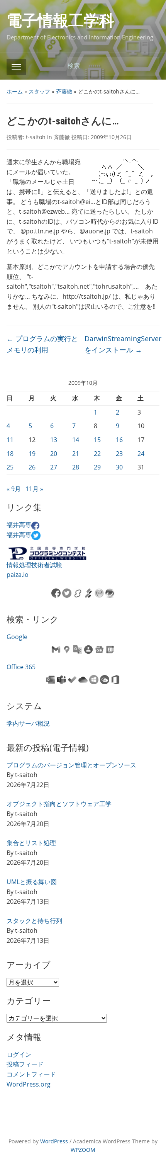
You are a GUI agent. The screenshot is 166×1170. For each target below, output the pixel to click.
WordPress (54, 1141)
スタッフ (39, 91)
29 (97, 467)
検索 (150, 66)
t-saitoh (36, 137)
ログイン (19, 1054)
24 (140, 453)
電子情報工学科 (61, 21)
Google (17, 637)
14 (75, 439)
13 (53, 439)
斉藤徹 (64, 91)
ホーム (15, 91)
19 (32, 453)
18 (10, 453)
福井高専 (19, 524)
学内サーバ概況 (28, 723)
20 (53, 453)
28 (75, 467)
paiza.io (18, 574)
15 (97, 439)
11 (10, 439)
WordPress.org (29, 1084)
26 (32, 467)
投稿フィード (25, 1064)
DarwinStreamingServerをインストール (123, 344)
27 (53, 467)
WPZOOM (83, 1149)
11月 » (34, 489)
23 (119, 453)
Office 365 (21, 667)
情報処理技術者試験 (34, 565)
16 (119, 439)
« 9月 (14, 489)
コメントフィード (31, 1074)
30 (119, 467)
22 (97, 453)
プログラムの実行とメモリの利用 (42, 344)
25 (10, 467)
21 (75, 453)
